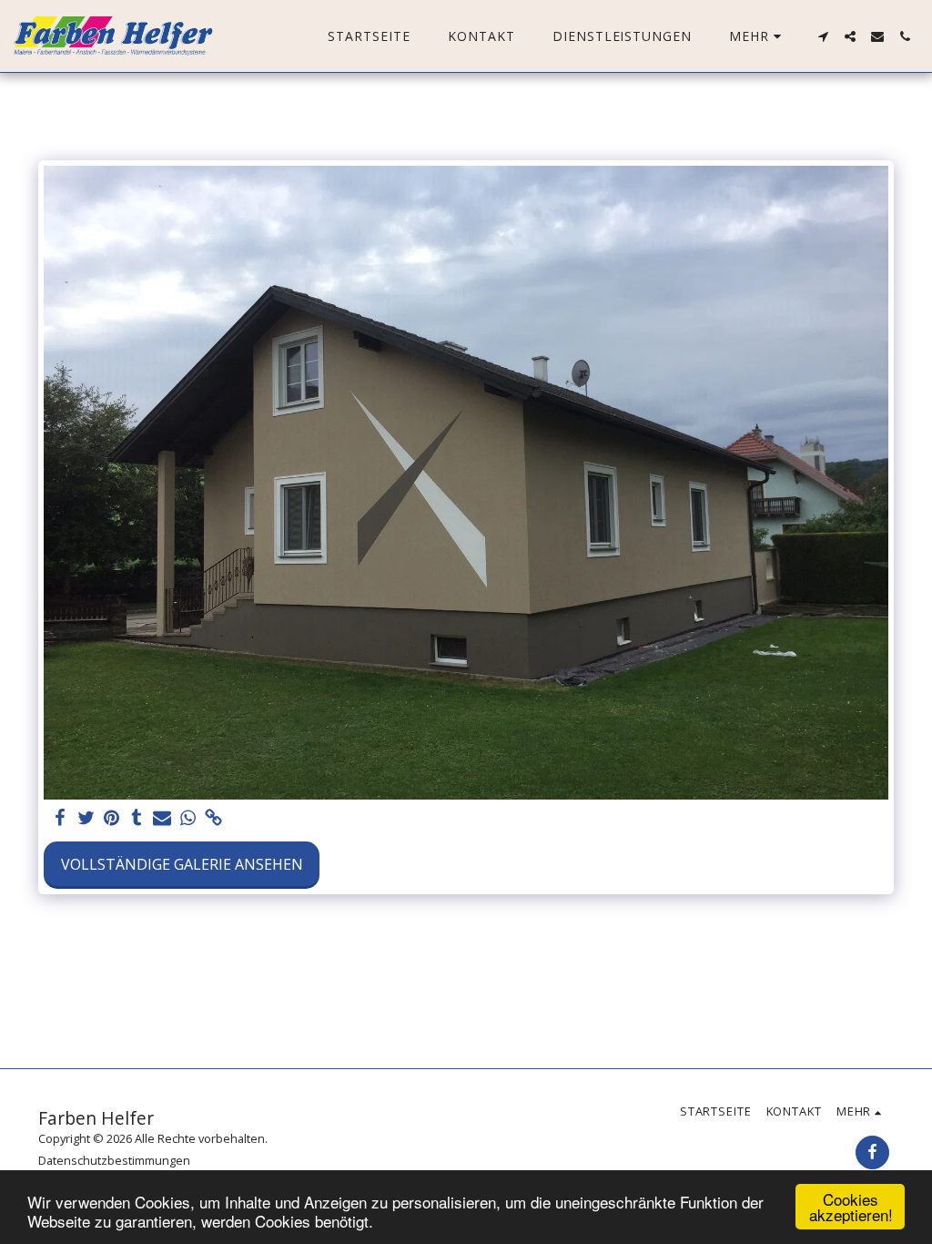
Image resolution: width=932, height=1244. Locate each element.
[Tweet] (85, 818)
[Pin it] (111, 818)
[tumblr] (136, 818)
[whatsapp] (187, 818)
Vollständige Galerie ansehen (182, 864)
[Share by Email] (162, 818)
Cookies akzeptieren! (851, 1207)
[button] (823, 36)
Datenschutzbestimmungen (114, 1160)
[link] (213, 818)
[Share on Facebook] (60, 818)
